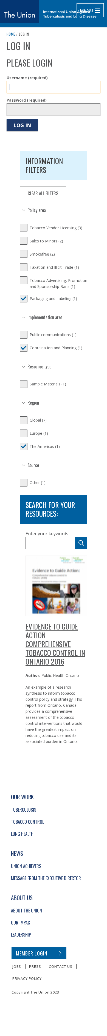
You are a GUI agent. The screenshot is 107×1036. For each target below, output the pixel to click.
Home (11, 34)
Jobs (16, 966)
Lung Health (22, 834)
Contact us (60, 966)
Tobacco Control (27, 822)
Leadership (21, 934)
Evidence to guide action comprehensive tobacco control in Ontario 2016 (55, 644)
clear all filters (43, 193)
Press (35, 966)
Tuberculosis (23, 809)
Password (27, 100)
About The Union (26, 910)
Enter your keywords (47, 534)
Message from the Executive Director (46, 878)
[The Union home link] (48, 11)
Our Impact (21, 922)
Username (27, 77)
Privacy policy (26, 978)
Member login (31, 953)
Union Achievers (26, 866)
